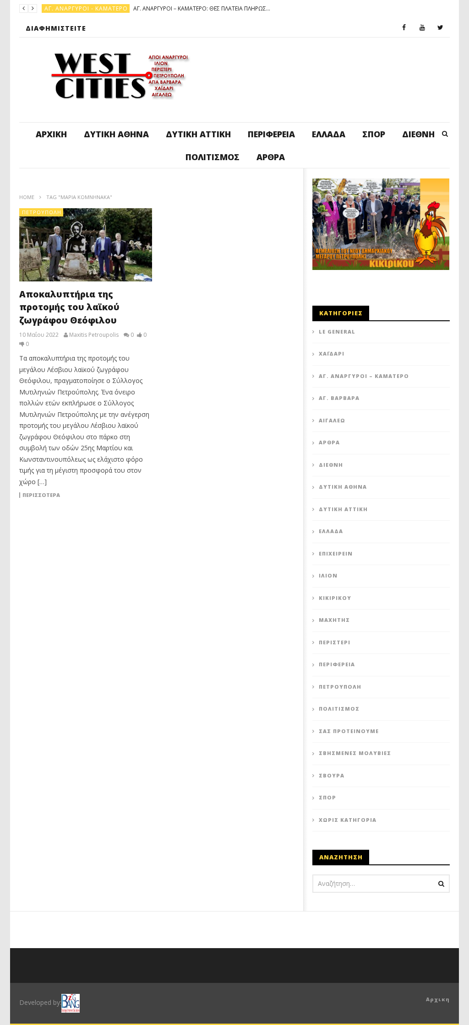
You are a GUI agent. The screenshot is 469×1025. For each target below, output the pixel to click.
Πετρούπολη (41, 212)
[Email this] (266, 480)
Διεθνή (418, 134)
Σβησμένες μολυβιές (355, 753)
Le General (337, 331)
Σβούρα (331, 775)
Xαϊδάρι (331, 353)
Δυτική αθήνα (116, 134)
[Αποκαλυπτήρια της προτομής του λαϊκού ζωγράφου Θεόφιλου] (85, 244)
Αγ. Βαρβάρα (339, 397)
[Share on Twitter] (221, 457)
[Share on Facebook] (198, 457)
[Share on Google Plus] (198, 480)
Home (26, 197)
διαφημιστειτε (56, 28)
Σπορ (373, 134)
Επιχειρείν (336, 553)
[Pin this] (221, 480)
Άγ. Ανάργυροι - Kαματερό (86, 8)
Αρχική (51, 134)
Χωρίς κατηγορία (347, 819)
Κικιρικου (335, 597)
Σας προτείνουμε (349, 731)
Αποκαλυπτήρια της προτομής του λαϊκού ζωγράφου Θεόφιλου (69, 307)
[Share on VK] (243, 480)
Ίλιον (328, 575)
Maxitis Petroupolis (94, 335)
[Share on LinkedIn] (243, 457)
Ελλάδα (328, 134)
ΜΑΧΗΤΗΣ (334, 619)
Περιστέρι (334, 642)
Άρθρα (270, 156)
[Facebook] (404, 28)
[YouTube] (422, 28)
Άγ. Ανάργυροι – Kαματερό (364, 375)
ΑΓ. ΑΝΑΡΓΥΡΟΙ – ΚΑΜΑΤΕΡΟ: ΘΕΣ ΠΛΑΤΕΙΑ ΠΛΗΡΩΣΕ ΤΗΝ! (202, 8)
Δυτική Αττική (198, 134)
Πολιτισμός (212, 156)
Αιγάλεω (332, 420)
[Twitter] (440, 28)
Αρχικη (438, 999)
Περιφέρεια (271, 134)
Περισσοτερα (41, 495)
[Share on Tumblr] (266, 457)
